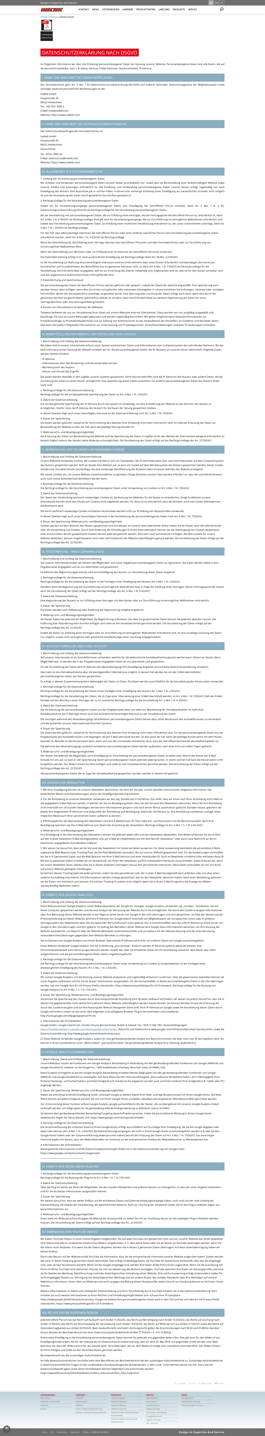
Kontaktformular (152, 1405)
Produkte (179, 9)
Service (192, 9)
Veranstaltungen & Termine (192, 1405)
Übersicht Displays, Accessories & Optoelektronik (124, 1420)
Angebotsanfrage (153, 1409)
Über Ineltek (45, 1398)
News (95, 9)
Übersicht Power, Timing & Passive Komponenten (124, 1414)
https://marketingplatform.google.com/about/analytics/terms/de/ (78, 1029)
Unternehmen (110, 9)
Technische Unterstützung (156, 1412)
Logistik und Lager (153, 1420)
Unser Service (151, 1401)
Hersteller (79, 1398)
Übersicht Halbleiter (119, 1401)
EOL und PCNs (152, 1423)
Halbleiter (79, 1405)
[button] (6, 1429)
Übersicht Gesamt (118, 1398)
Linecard (164, 9)
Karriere (128, 9)
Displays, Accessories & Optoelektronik (91, 1412)
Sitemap (86, 1432)
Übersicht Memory (118, 1405)
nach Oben (181, 1383)
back (194, 1383)
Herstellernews (187, 1398)
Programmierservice (154, 1416)
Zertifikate (44, 1405)
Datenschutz (62, 1432)
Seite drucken (206, 1383)
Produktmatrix (146, 9)
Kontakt (84, 9)
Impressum (75, 1432)
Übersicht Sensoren (118, 1409)
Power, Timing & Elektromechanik (89, 1409)
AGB (52, 1432)
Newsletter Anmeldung (191, 1401)
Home (44, 17)
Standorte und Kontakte (50, 1401)
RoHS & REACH (152, 1398)
